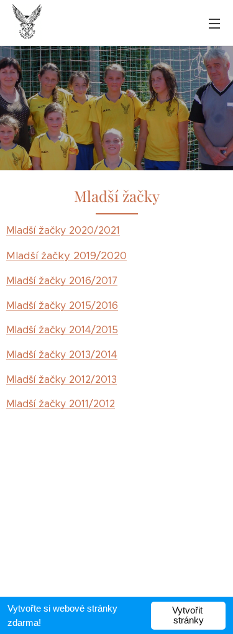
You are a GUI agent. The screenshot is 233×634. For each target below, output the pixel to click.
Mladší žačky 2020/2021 (63, 230)
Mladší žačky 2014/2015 (62, 330)
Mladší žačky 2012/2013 (61, 379)
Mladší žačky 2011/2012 (60, 404)
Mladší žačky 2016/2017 (61, 281)
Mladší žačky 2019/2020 (66, 255)
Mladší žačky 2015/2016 (62, 305)
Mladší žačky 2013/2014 (61, 355)
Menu (214, 23)
